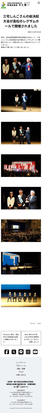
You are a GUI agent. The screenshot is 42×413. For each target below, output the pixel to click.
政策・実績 (21, 368)
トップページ (21, 362)
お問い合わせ (21, 375)
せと (18, 5)
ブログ (39, 323)
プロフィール (21, 365)
